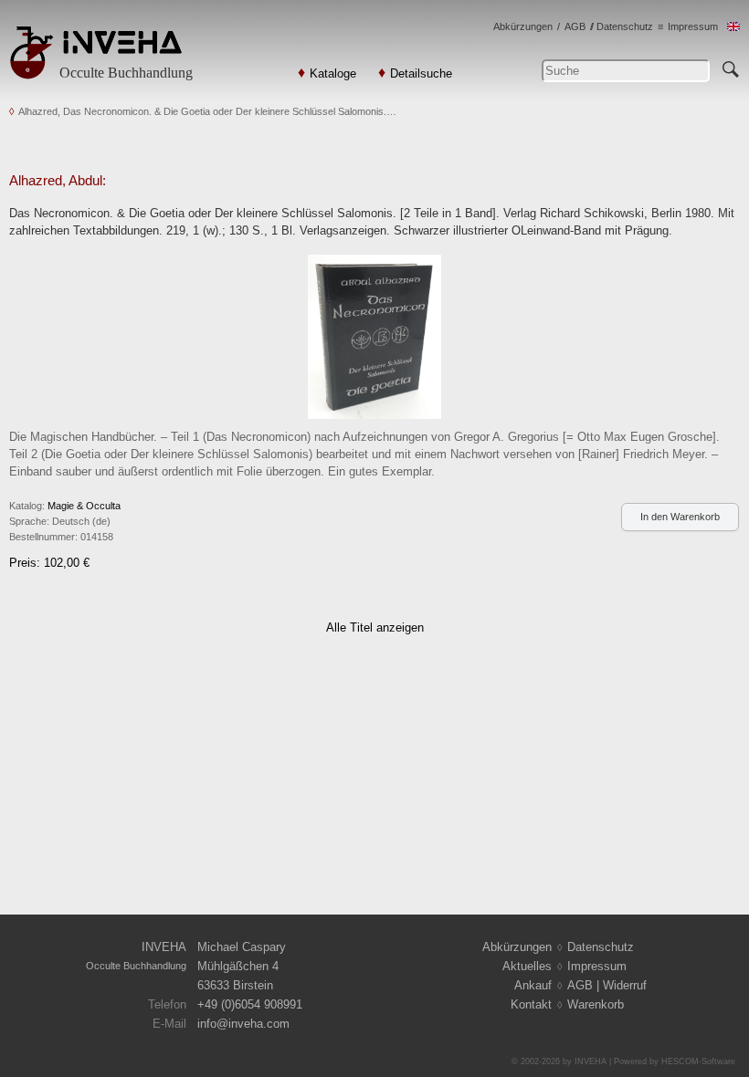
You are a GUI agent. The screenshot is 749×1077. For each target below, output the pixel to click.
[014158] (375, 335)
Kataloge (333, 73)
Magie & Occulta (84, 505)
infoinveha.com (243, 1023)
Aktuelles (527, 966)
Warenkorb (595, 1004)
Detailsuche (421, 73)
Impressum (693, 26)
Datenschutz (624, 26)
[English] (733, 27)
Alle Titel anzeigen (375, 627)
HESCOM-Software (698, 1061)
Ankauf (533, 985)
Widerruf (625, 985)
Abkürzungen (523, 26)
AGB (574, 26)
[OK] (731, 66)
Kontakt (531, 1004)
